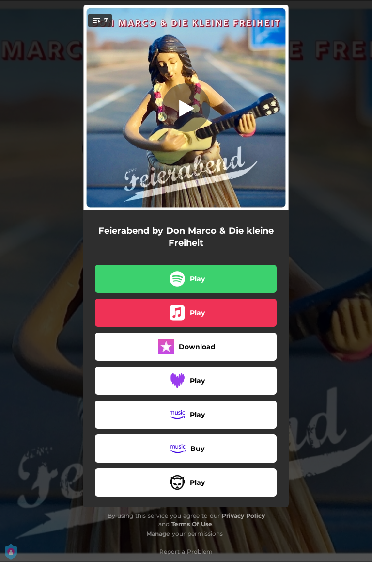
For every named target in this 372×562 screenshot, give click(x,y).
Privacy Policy (243, 515)
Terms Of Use (191, 524)
